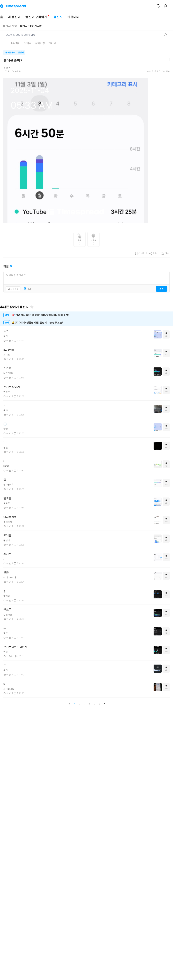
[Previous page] (70, 704)
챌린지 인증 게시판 (31, 26)
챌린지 (58, 17)
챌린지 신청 (10, 26)
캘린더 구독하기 (36, 17)
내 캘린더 (14, 17)
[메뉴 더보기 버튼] (4, 43)
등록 (161, 288)
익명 (29, 289)
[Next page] (104, 704)
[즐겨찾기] (32, 307)
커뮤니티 (73, 17)
